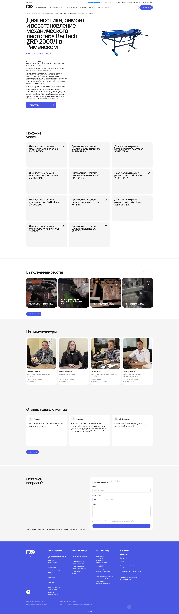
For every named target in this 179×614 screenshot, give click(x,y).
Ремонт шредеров (100, 581)
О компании (83, 7)
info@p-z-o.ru (33, 381)
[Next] (151, 272)
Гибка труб (50, 572)
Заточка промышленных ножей (56, 584)
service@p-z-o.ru (123, 567)
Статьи (107, 7)
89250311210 (97, 379)
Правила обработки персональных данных (37, 604)
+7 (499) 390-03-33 (35, 379)
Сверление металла (53, 565)
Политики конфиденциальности (138, 520)
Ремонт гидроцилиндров (102, 573)
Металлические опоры (78, 561)
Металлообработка (41, 7)
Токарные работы (52, 567)
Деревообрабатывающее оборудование (102, 559)
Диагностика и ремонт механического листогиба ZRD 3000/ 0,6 (43, 175)
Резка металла (51, 560)
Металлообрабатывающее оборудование (103, 565)
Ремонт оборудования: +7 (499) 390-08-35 (110, 2)
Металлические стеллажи (78, 563)
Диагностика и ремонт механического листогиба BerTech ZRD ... (43, 149)
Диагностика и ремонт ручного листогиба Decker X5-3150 (86, 202)
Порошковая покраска (54, 587)
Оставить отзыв (32, 452)
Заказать (33, 105)
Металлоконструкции (56, 7)
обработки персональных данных (128, 521)
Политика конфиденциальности (34, 601)
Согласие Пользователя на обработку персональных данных (75, 604)
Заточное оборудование (102, 562)
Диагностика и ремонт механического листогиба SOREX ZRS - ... (86, 149)
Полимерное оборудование (103, 571)
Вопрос (94, 504)
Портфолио (92, 7)
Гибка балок (51, 575)
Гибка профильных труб (54, 570)
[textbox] (94, 499)
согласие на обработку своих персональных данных (108, 520)
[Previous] (145, 272)
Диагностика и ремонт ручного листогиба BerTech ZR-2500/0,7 (44, 202)
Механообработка (52, 589)
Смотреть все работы (34, 313)
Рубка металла (51, 592)
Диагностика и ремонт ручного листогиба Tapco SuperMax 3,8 (128, 202)
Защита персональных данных (67, 601)
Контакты (100, 7)
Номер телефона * (97, 495)
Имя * (94, 486)
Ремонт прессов (100, 556)
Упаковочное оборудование (103, 583)
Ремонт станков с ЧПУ (102, 578)
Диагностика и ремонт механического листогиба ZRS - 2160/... (86, 175)
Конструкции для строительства (80, 556)
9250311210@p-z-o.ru (100, 381)
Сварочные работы (53, 562)
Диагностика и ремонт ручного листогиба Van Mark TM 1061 (44, 228)
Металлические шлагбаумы (79, 568)
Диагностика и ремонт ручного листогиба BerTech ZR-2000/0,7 (129, 175)
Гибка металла (51, 580)
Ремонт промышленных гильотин (104, 576)
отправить (121, 526)
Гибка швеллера (52, 582)
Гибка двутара (51, 577)
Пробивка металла (53, 594)
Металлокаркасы (76, 571)
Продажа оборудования (93, 2)
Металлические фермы (78, 566)
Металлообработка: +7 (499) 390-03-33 (131, 2)
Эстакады (74, 573)
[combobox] (97, 499)
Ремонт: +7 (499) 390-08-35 (127, 565)
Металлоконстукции (79, 551)
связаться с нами (146, 7)
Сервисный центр (71, 7)
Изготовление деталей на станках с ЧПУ (57, 557)
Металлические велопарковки (80, 559)
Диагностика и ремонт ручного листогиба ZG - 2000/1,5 (84, 228)
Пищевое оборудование (102, 569)
